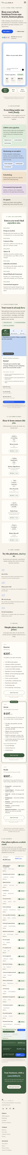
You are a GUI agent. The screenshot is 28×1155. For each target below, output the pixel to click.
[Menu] (24, 2)
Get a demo (7, 31)
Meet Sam (13, 90)
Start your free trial (14, 1087)
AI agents (4, 1120)
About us (4, 1130)
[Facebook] (6, 1108)
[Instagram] (10, 1108)
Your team (4, 1132)
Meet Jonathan (22, 90)
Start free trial (14, 692)
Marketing (4, 1118)
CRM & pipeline (5, 1116)
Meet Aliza (5, 90)
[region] (14, 961)
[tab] (6, 332)
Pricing (3, 1136)
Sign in (3, 1145)
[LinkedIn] (3, 1108)
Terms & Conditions (7, 1150)
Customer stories (6, 1134)
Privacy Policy (5, 1148)
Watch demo (20, 31)
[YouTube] (13, 1108)
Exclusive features (6, 1122)
